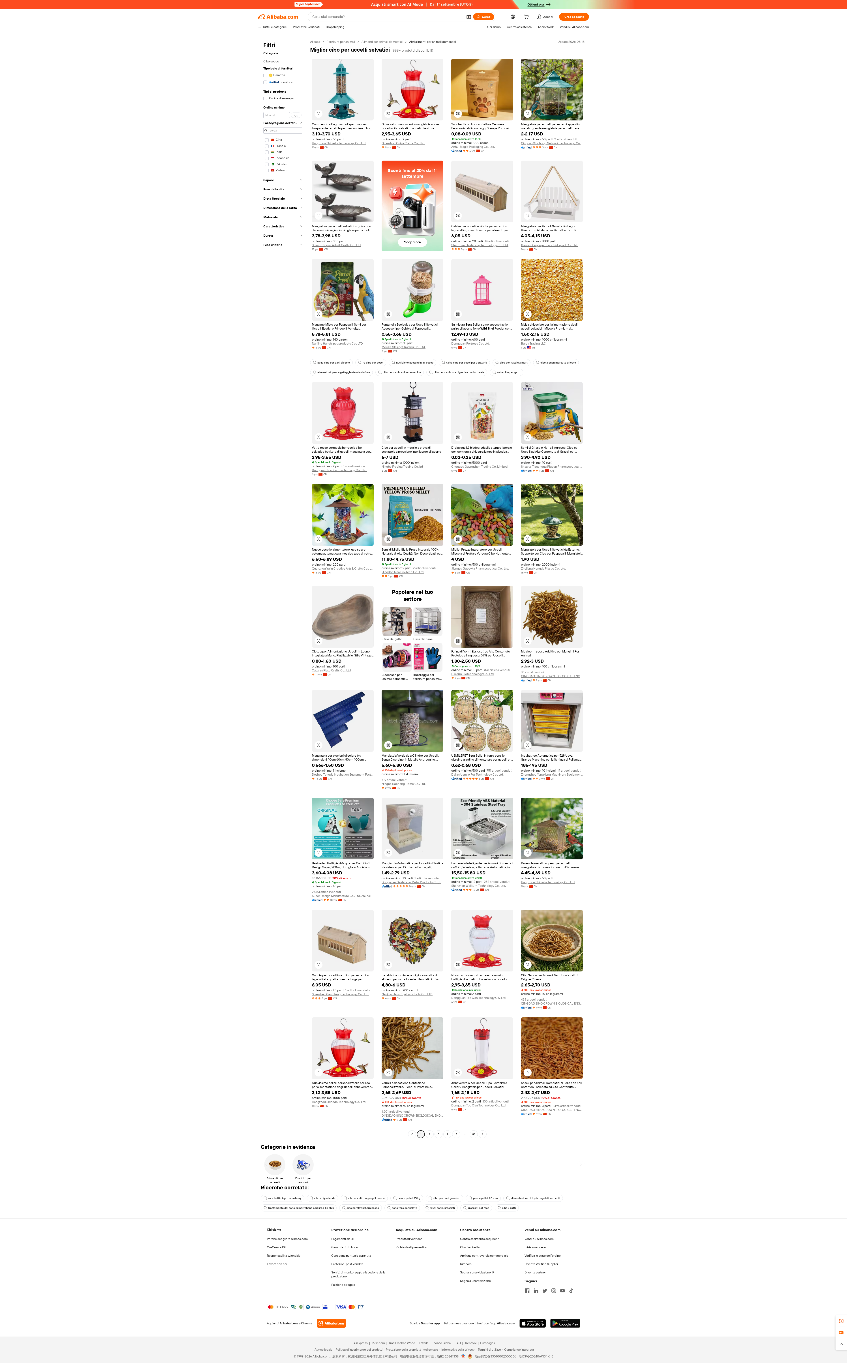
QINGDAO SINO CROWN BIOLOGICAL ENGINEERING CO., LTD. (552, 676)
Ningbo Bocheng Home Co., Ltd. (403, 784)
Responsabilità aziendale (283, 1255)
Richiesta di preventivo (411, 1247)
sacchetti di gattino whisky (284, 1198)
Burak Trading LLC (533, 343)
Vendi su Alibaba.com (539, 1239)
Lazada (423, 1343)
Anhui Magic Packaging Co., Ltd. (473, 146)
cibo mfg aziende (324, 1198)
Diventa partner (535, 1272)
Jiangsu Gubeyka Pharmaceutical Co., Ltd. (480, 568)
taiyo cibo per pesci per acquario (466, 362)
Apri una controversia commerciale (484, 1255)
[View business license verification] (463, 1356)
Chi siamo (274, 1229)
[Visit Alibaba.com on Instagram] (553, 1290)
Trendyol (470, 1343)
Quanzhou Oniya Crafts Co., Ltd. (403, 143)
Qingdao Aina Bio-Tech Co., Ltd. (403, 572)
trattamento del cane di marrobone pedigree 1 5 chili (301, 1207)
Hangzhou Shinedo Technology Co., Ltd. (339, 143)
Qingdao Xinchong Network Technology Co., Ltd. (552, 143)
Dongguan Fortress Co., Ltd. (470, 343)
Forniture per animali (341, 41)
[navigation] (283, 588)
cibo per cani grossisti (446, 1198)
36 (473, 1134)
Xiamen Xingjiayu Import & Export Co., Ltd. (549, 245)
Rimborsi (466, 1264)
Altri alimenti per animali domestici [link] (432, 41)
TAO (458, 1343)
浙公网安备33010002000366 (495, 1356)
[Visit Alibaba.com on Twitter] (544, 1290)
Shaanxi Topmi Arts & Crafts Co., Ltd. (336, 245)
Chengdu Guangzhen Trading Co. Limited (479, 466)
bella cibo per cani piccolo (333, 362)
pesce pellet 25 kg (409, 1198)
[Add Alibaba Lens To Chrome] (331, 1323)
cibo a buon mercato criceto (558, 362)
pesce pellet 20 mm (485, 1198)
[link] (841, 1321)
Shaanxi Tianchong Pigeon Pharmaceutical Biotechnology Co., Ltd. (552, 466)
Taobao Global (441, 1343)
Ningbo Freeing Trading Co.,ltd (402, 466)
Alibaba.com (506, 1323)
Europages (487, 1343)
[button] (468, 16)
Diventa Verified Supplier (541, 1264)
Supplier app (430, 1323)
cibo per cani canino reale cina (402, 372)
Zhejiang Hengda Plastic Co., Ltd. (543, 568)
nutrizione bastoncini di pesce (414, 362)
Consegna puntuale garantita (351, 1255)
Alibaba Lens (289, 1323)
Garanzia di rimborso (345, 1247)
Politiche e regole (343, 1284)
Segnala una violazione (475, 1280)
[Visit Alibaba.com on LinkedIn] (536, 1290)
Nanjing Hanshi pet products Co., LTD (337, 343)
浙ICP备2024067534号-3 (536, 1356)
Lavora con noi (277, 1264)
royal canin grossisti (442, 1207)
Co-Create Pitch (278, 1247)
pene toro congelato (404, 1207)
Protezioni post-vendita (347, 1264)
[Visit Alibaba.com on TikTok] (571, 1290)
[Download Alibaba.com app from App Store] (532, 1323)
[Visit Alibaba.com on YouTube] (562, 1290)
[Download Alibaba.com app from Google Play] (565, 1323)
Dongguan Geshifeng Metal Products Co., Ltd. (412, 882)
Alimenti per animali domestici (382, 41)
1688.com (378, 1343)
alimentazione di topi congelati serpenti (535, 1198)
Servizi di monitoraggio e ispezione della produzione (358, 1274)
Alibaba (315, 41)
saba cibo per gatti (508, 372)
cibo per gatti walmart (514, 362)
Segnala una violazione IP (477, 1272)
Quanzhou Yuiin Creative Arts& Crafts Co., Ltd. (343, 568)
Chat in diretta (470, 1247)
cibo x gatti (509, 1207)
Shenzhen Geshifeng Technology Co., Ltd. (479, 245)
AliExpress (361, 1343)
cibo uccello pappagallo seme (366, 1198)
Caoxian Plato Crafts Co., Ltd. (331, 670)
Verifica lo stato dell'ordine (543, 1255)
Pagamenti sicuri (342, 1239)
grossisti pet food (478, 1207)
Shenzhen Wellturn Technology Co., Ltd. (478, 885)
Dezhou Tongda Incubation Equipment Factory (343, 774)
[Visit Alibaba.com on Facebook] (527, 1290)
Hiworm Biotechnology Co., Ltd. (472, 674)
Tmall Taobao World (402, 1343)
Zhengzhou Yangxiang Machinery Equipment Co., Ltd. (552, 774)
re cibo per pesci (373, 362)
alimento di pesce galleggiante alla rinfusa (343, 372)
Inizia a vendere (535, 1247)
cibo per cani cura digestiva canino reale (459, 372)
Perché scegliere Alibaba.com (287, 1239)
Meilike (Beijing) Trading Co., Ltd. (403, 347)
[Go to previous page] (412, 1134)
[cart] (527, 17)
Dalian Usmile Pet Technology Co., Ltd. (477, 774)
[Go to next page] (483, 1134)
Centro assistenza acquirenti (479, 1239)
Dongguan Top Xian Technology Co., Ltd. (339, 470)
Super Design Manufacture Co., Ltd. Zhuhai (341, 896)
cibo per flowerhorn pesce (363, 1207)
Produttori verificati (409, 1239)
